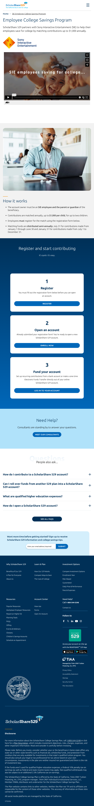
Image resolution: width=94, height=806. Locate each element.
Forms (36, 610)
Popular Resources (13, 606)
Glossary (9, 633)
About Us (9, 579)
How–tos (37, 606)
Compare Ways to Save (43, 575)
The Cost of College (41, 579)
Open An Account (41, 614)
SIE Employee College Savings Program (29, 14)
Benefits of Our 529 (13, 571)
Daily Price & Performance (72, 586)
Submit (61, 546)
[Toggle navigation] (86, 5)
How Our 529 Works (42, 571)
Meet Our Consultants (47, 434)
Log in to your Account (47, 390)
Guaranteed (67, 583)
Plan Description (68, 686)
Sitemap (65, 678)
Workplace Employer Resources (18, 610)
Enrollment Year (69, 575)
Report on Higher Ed (14, 614)
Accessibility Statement (70, 674)
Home (5, 14)
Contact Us (67, 608)
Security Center (68, 682)
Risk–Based (67, 579)
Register (47, 304)
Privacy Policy (67, 670)
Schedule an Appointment (16, 640)
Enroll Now (47, 345)
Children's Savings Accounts (16, 636)
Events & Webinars (13, 629)
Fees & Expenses (69, 590)
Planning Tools (11, 618)
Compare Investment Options (74, 571)
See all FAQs (47, 519)
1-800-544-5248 (72, 602)
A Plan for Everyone (13, 575)
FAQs (8, 621)
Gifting (8, 625)
